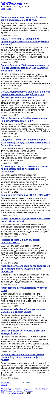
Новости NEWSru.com (12, 393)
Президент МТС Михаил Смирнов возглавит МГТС (20, 241)
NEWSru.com (11, 3)
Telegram (44, 389)
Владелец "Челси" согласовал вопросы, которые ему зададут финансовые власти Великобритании (25, 142)
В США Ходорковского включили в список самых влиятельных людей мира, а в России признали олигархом (25, 94)
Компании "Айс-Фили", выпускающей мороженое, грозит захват (23, 310)
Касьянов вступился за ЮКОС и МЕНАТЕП (25, 195)
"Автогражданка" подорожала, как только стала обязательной (25, 219)
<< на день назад (6, 383)
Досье (12, 389)
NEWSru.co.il (6, 391)
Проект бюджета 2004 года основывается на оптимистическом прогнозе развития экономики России (25, 68)
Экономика (6, 9)
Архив (18, 389)
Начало (4, 389)
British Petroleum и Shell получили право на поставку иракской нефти (24, 119)
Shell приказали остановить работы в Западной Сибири (23, 332)
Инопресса (28, 391)
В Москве (18, 391)
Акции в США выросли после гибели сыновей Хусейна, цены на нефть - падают (22, 357)
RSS (37, 389)
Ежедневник (28, 389)
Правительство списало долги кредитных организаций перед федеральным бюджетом (25, 269)
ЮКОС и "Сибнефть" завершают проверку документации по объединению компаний (25, 41)
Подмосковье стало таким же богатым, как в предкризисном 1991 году (23, 18)
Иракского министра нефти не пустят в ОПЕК (24, 289)
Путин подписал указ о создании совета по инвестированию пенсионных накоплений (24, 169)
